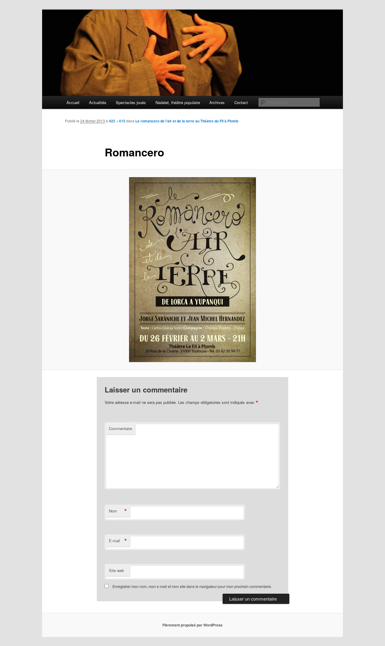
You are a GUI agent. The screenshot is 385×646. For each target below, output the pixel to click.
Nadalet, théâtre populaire (178, 102)
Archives (217, 102)
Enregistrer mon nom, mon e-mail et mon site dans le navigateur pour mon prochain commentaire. (192, 586)
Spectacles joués (131, 102)
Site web (116, 570)
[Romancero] (192, 269)
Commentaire (120, 428)
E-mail (118, 541)
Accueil (72, 102)
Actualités (97, 102)
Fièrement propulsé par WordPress (192, 625)
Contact (241, 102)
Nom (118, 511)
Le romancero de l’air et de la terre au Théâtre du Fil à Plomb (186, 121)
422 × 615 (117, 121)
